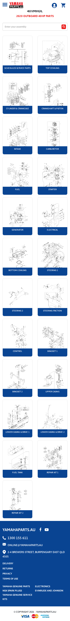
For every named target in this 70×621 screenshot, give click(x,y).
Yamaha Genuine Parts (16, 586)
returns (8, 568)
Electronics (42, 586)
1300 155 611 (18, 538)
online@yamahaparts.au (25, 545)
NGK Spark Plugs (12, 590)
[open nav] (5, 4)
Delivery (8, 563)
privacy (7, 573)
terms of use (10, 578)
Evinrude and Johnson (49, 590)
